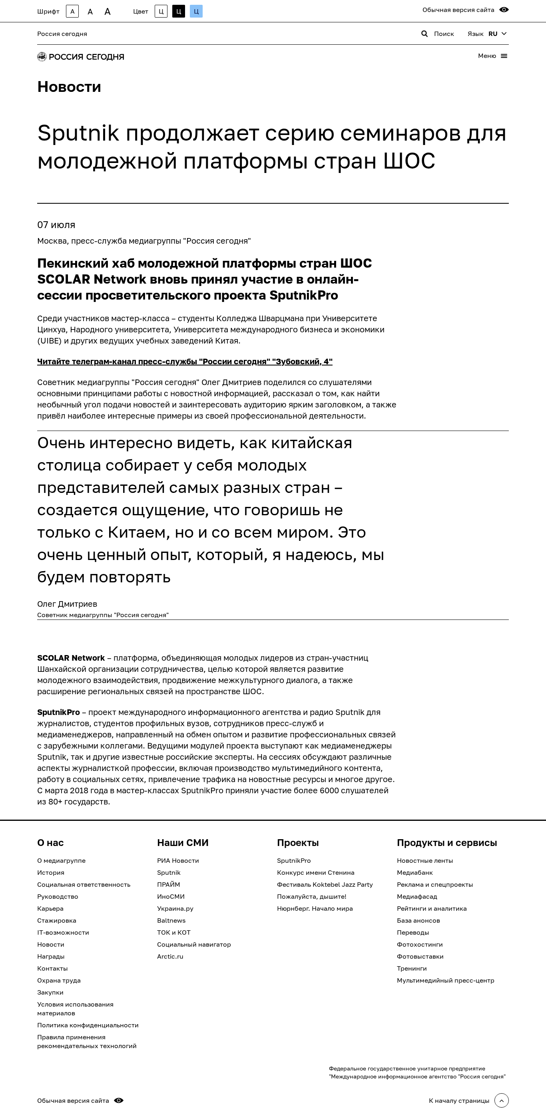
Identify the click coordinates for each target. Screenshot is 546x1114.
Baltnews (171, 920)
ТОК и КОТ (174, 932)
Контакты (52, 968)
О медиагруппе (61, 860)
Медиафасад (417, 896)
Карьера (50, 908)
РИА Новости (178, 860)
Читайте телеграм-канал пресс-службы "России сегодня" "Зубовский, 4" (185, 361)
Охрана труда (59, 980)
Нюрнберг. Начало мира (315, 908)
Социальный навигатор (194, 944)
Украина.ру (175, 908)
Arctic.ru (170, 956)
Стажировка (56, 920)
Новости (50, 944)
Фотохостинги (420, 944)
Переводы (413, 932)
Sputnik (169, 872)
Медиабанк (415, 872)
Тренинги (412, 968)
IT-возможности (63, 932)
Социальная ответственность (83, 884)
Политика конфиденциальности (88, 1025)
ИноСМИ (171, 896)
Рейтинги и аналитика (432, 908)
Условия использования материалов (75, 1008)
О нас (50, 842)
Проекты (298, 842)
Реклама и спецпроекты (435, 884)
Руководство (57, 896)
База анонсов (418, 920)
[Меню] (504, 56)
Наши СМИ (183, 842)
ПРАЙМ (168, 884)
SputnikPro (294, 860)
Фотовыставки (420, 956)
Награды (51, 956)
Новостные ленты (425, 860)
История (50, 872)
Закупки (50, 992)
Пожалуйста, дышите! (312, 896)
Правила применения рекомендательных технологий (87, 1041)
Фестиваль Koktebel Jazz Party (325, 884)
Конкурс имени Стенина (316, 872)
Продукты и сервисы (447, 842)
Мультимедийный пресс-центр (445, 980)
